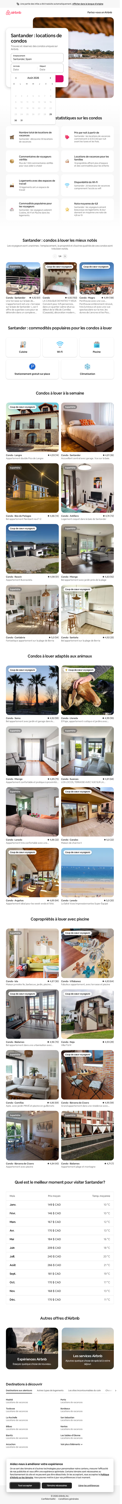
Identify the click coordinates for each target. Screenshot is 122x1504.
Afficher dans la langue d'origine (87, 4)
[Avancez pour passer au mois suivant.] (50, 78)
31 (22, 120)
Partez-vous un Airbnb (99, 12)
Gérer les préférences (88, 1485)
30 (15, 120)
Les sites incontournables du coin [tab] (84, 1390)
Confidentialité (48, 1499)
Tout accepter (25, 1485)
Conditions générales (68, 1499)
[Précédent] (55, 256)
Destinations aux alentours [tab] (19, 1390)
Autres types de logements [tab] (50, 1390)
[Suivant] (64, 256)
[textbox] (24, 69)
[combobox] (37, 59)
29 (50, 114)
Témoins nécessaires (57, 1485)
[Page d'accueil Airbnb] (13, 12)
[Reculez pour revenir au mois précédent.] (16, 78)
